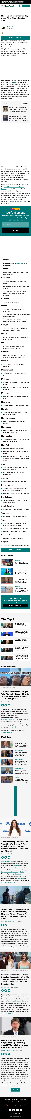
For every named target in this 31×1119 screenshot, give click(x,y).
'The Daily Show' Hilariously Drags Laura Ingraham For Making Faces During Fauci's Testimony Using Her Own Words (21, 783)
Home (2, 10)
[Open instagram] (21, 1110)
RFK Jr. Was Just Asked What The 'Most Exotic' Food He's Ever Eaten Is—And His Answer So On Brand (21, 746)
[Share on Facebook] (2, 705)
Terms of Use (22, 1099)
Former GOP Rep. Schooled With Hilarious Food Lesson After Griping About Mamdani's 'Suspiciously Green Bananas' (21, 566)
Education (20, 263)
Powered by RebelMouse (15, 1116)
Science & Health (19, 768)
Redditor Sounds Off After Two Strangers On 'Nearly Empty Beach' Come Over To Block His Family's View (21, 591)
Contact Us (23, 1102)
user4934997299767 (9, 720)
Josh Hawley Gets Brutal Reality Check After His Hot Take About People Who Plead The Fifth (21, 657)
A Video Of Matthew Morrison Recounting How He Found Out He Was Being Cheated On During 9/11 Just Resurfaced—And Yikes (21, 643)
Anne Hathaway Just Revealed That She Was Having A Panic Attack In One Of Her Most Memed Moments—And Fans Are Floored (14, 846)
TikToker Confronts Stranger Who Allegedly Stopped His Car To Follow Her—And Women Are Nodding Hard (15, 695)
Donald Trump (19, 578)
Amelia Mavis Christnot (9, 1050)
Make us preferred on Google (11, 33)
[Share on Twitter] (5, 705)
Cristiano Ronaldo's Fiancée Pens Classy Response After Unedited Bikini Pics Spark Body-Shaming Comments (12, 2)
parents (12, 1070)
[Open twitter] (13, 1110)
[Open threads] (17, 1110)
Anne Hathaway (6, 861)
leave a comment (15, 37)
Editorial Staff (15, 1102)
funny (3, 882)
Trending (17, 560)
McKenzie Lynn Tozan (8, 701)
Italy (15, 82)
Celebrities (18, 569)
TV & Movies (18, 777)
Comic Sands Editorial (14, 26)
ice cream (17, 866)
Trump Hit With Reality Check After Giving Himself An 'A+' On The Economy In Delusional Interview (21, 582)
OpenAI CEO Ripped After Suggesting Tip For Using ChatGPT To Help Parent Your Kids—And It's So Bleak (14, 1043)
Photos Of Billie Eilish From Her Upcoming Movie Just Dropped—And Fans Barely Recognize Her (21, 573)
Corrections (8, 1102)
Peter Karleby (6, 987)
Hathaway (18, 874)
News (7, 10)
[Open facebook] (10, 1110)
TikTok (22, 872)
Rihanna (17, 1001)
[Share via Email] (9, 705)
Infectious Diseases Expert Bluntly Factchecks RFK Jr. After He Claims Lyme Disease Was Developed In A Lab (21, 773)
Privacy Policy (14, 1099)
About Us (7, 1099)
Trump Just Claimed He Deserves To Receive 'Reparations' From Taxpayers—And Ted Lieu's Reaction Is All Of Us (21, 756)
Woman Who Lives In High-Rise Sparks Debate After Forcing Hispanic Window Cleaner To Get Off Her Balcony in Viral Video (15, 914)
